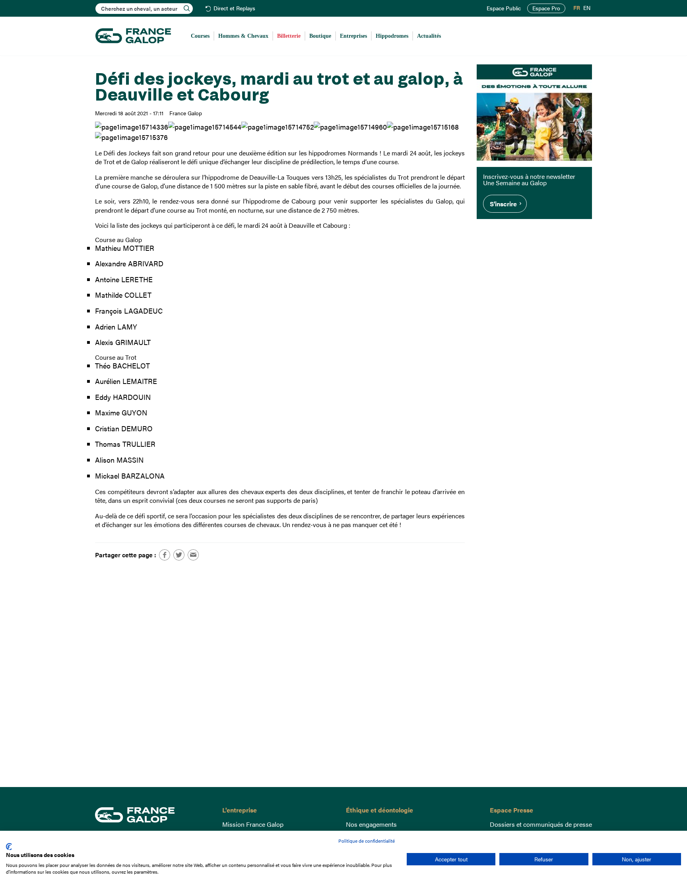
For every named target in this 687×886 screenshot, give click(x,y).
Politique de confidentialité (366, 840)
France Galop (152, 815)
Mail (193, 554)
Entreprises (353, 36)
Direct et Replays (234, 9)
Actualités (429, 36)
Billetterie (289, 36)
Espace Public (504, 8)
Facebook (164, 554)
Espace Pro (546, 8)
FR (576, 8)
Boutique (320, 36)
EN (586, 8)
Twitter (178, 554)
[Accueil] (133, 36)
